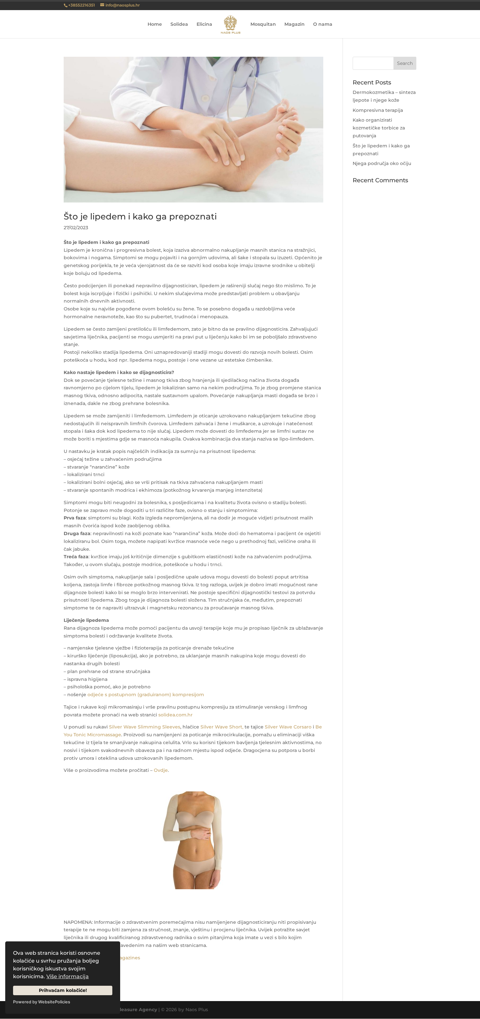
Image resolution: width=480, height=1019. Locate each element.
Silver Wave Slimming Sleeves (144, 727)
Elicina (204, 24)
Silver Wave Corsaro (288, 727)
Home (155, 24)
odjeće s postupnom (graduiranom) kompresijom (146, 694)
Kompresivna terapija (378, 110)
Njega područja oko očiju (382, 163)
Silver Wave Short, (221, 727)
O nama (322, 24)
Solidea (179, 24)
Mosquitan (263, 24)
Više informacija (67, 976)
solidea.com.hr (175, 715)
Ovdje (161, 770)
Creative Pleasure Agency (126, 1009)
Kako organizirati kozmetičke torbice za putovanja (379, 128)
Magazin (294, 24)
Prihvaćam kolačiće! (63, 990)
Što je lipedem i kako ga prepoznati (140, 216)
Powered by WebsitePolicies (41, 1001)
